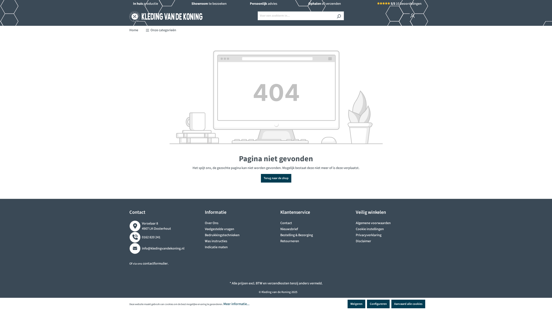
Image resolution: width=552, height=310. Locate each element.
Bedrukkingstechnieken (222, 235)
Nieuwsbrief (289, 229)
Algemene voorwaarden (373, 223)
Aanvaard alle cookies (408, 304)
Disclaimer (363, 241)
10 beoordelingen (406, 3)
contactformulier (155, 263)
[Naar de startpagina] (161, 15)
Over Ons (211, 223)
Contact (286, 223)
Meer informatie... (236, 304)
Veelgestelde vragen (219, 229)
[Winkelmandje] (420, 13)
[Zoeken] (339, 15)
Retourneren (289, 241)
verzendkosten (278, 283)
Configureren (378, 304)
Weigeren (356, 304)
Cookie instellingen (370, 229)
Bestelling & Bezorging (296, 235)
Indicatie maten (216, 247)
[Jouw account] (412, 16)
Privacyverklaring (368, 235)
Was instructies (216, 241)
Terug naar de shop (276, 178)
